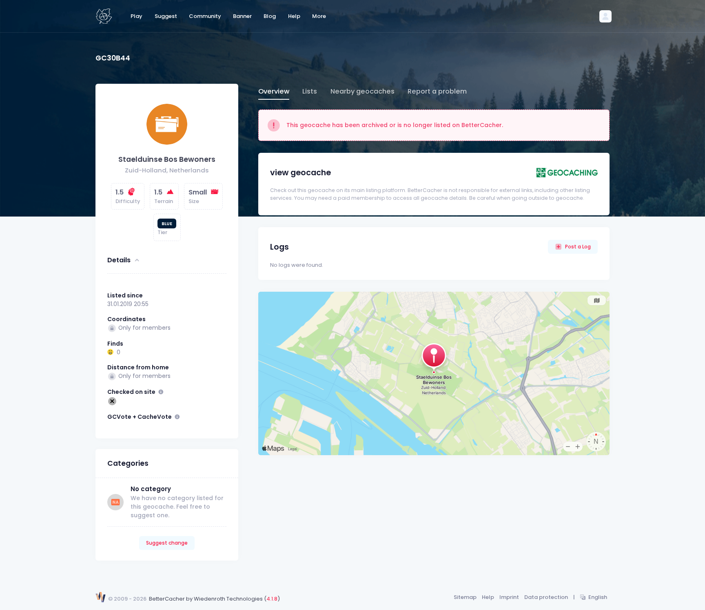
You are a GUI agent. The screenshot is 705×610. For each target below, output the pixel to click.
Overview (273, 91)
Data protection (546, 597)
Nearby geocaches (362, 91)
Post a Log (578, 246)
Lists (309, 91)
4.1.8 (271, 599)
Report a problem (437, 91)
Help (488, 597)
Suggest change (167, 542)
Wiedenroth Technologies (228, 599)
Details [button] (119, 260)
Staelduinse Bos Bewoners (166, 159)
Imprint (509, 597)
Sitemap (465, 597)
